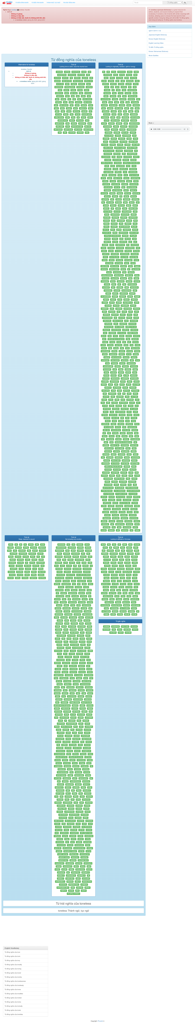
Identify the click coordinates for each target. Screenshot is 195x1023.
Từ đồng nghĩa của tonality (13, 964)
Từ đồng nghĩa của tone (12, 952)
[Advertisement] (73, 40)
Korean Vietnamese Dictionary (158, 51)
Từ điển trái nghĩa (37, 2)
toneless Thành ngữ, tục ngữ (73, 910)
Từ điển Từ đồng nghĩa (156, 47)
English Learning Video (156, 43)
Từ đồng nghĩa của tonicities (14, 1014)
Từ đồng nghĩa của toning (13, 969)
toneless (14, 10)
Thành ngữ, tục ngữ (53, 2)
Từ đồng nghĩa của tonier (13, 1010)
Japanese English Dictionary (158, 35)
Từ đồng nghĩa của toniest (13, 998)
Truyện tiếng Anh (69, 2)
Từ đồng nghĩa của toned (13, 973)
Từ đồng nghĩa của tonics (13, 1002)
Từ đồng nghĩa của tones (13, 989)
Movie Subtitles (153, 55)
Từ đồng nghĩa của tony (12, 960)
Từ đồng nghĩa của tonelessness (15, 981)
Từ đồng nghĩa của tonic (12, 956)
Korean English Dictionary (157, 39)
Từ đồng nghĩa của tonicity (13, 977)
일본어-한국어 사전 (155, 31)
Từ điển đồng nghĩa (21, 2)
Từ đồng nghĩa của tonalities (14, 994)
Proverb (100, 1021)
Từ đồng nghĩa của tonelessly (14, 985)
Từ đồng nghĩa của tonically (13, 1006)
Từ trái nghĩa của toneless (73, 903)
